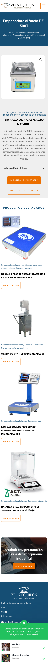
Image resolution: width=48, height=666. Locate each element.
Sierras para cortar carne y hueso (14, 348)
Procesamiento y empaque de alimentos (24, 114)
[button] (43, 6)
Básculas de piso (17, 265)
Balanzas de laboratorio (37, 501)
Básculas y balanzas (24, 268)
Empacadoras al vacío (22, 35)
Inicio (11, 32)
